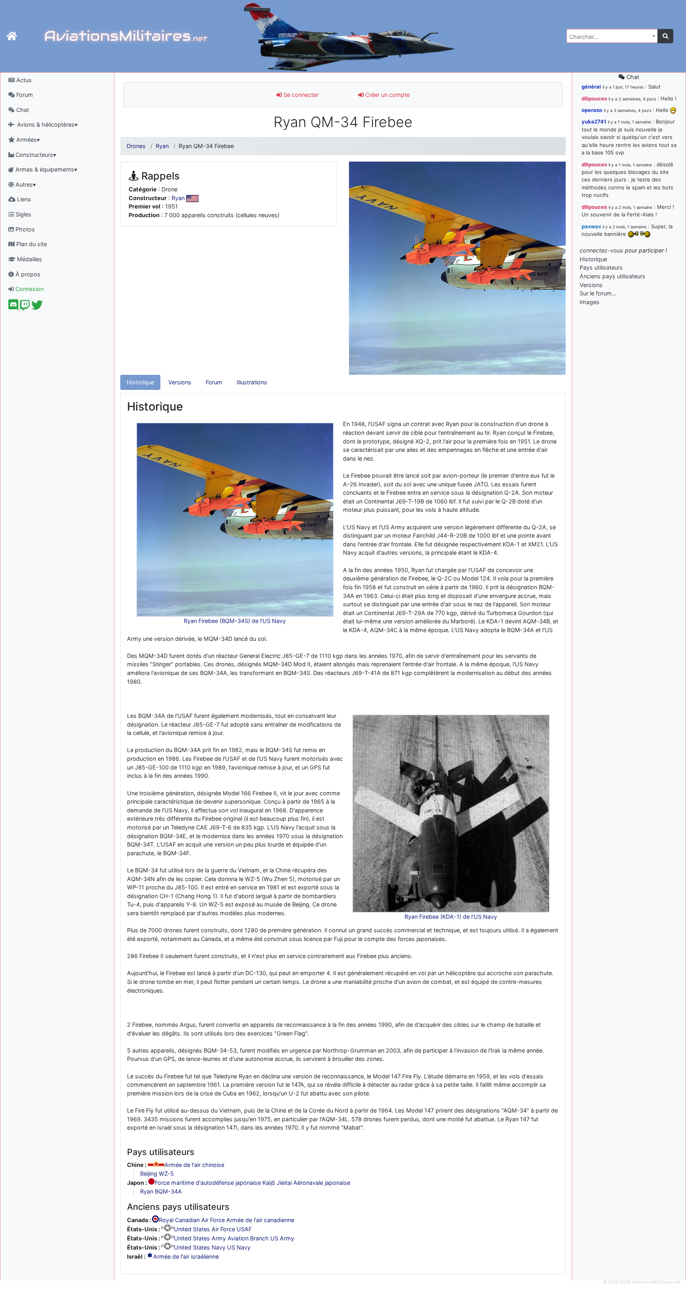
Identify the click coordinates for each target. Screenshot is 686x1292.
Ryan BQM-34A (161, 1191)
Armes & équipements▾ (45, 169)
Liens (23, 199)
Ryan (162, 146)
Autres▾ (25, 184)
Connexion (29, 288)
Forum (24, 94)
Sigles (22, 214)
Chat (22, 109)
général (591, 86)
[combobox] (612, 36)
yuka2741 (594, 121)
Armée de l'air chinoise (194, 1165)
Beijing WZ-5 (157, 1173)
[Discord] (13, 307)
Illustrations (252, 382)
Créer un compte (387, 94)
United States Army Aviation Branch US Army (234, 1238)
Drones (136, 146)
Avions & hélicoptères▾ (46, 124)
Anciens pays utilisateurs (613, 276)
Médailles (28, 259)
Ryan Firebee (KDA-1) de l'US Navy (451, 916)
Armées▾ (27, 139)
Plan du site (31, 244)
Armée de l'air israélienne (186, 1256)
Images (589, 302)
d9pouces (594, 98)
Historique (140, 382)
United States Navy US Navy (212, 1247)
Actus (23, 80)
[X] (37, 307)
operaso (592, 110)
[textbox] (609, 37)
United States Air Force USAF (213, 1229)
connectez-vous (601, 250)
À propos (27, 274)
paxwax (591, 226)
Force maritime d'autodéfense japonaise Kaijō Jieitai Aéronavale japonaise (252, 1182)
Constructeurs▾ (35, 154)
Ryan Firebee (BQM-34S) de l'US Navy (235, 620)
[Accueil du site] (11, 36)
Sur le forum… (598, 293)
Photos (24, 229)
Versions (179, 382)
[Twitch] (25, 307)
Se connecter (300, 94)
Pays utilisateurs (601, 267)
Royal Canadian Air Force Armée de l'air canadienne (226, 1220)
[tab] (140, 382)
